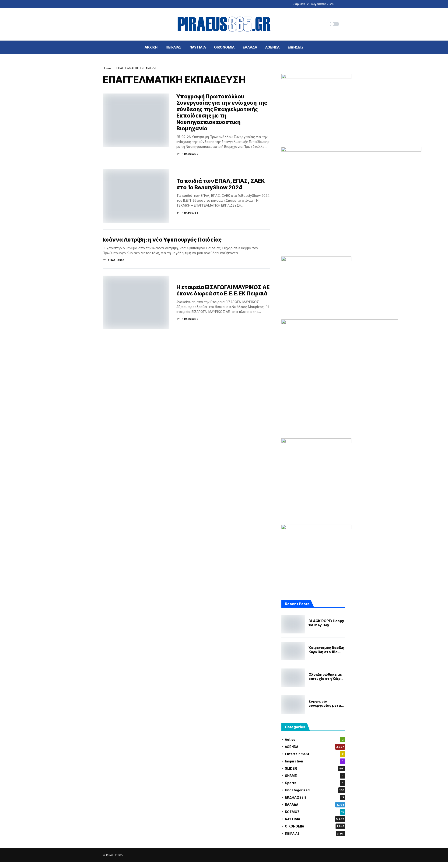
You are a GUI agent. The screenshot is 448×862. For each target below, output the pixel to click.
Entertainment (314, 754)
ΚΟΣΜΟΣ (314, 812)
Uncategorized (314, 790)
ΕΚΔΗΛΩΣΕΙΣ (314, 797)
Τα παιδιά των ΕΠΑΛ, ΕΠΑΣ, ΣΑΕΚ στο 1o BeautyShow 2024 (220, 184)
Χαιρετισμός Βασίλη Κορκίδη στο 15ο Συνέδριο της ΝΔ (326, 650)
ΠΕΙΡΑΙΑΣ (314, 833)
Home (107, 68)
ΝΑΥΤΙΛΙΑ (314, 819)
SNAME (314, 776)
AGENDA (314, 747)
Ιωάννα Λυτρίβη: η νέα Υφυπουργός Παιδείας (162, 239)
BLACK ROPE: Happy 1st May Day (326, 623)
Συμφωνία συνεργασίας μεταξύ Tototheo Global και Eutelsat (326, 703)
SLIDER (314, 768)
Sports (314, 783)
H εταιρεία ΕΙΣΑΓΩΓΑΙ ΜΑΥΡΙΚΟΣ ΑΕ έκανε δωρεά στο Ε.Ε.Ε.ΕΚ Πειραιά (223, 290)
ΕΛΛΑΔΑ (314, 805)
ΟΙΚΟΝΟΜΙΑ (314, 826)
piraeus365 (190, 153)
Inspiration (314, 761)
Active (314, 739)
